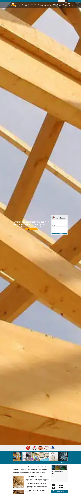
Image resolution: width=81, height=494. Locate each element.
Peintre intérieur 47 (23, 5)
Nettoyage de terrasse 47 (60, 5)
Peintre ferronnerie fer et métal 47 (48, 5)
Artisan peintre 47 (38, 5)
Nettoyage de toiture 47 (63, 5)
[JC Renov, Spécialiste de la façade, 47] (13, 5)
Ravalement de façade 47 (32, 5)
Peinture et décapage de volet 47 (29, 5)
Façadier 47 (20, 5)
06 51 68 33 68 (28, 1)
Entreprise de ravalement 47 (41, 5)
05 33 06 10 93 (18, 1)
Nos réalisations (31, 229)
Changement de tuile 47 (72, 5)
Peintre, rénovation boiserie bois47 (25, 5)
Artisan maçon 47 (54, 5)
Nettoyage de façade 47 (57, 5)
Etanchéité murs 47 (51, 5)
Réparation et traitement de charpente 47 (69, 5)
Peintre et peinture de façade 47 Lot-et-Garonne (66, 5)
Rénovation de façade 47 (35, 5)
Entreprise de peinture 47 (44, 5)
